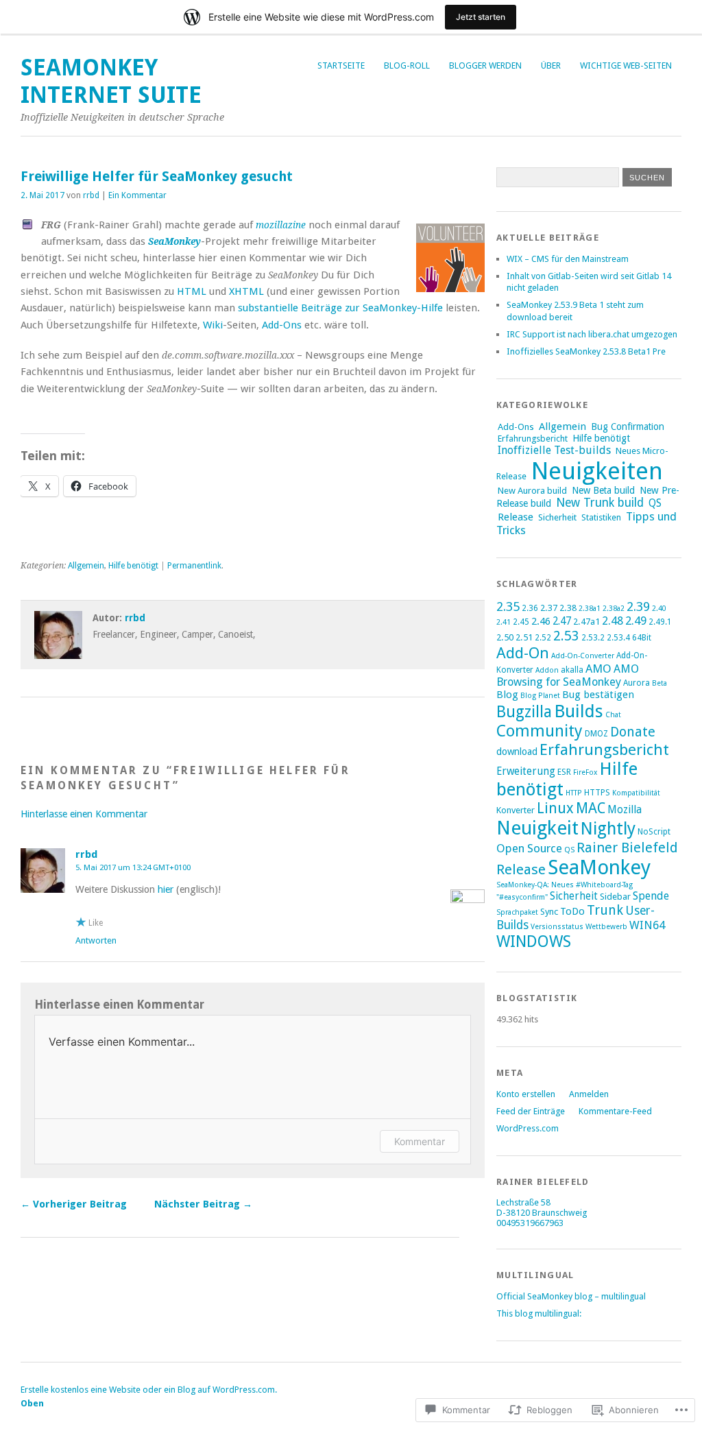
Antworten (96, 940)
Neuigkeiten (597, 471)
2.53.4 (618, 638)
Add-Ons (282, 325)
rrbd (91, 195)
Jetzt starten (480, 17)
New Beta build (603, 490)
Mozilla (624, 810)
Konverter (515, 810)
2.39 (638, 606)
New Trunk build (600, 502)
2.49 (635, 620)
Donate (632, 732)
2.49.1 (660, 622)
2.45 (521, 622)
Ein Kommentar (137, 195)
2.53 (566, 635)
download (516, 751)
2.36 (530, 608)
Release (515, 517)
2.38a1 (590, 608)
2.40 (659, 608)
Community (539, 731)
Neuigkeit (537, 828)
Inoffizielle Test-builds (554, 450)
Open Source (529, 848)
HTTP (574, 793)
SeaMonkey (599, 867)
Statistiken (601, 517)
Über (551, 65)
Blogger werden (485, 65)
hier (165, 889)
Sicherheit (557, 517)
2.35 (508, 606)
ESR (564, 772)
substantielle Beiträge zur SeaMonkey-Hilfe (339, 308)
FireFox (585, 772)
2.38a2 (614, 608)
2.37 (548, 608)
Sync (549, 911)
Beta (659, 683)
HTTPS (597, 792)
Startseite (341, 65)
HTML (191, 291)
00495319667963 (530, 1223)
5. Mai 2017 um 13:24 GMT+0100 (133, 867)
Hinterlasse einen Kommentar (84, 813)
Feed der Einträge (530, 1111)
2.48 (612, 620)
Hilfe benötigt (133, 566)
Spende (651, 895)
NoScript (654, 832)
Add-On (522, 653)
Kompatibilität (636, 793)
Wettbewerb (606, 926)
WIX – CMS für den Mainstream (568, 259)
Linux (555, 808)
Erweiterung (525, 771)
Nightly (608, 829)
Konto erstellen (525, 1094)
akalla (572, 670)
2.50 (504, 637)
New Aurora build (532, 490)
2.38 (568, 608)
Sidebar (615, 896)
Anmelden (589, 1094)
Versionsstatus (557, 926)
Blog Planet (540, 695)
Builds (578, 711)
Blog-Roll (407, 65)
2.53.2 (593, 638)
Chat (613, 714)
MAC (590, 808)
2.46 (540, 621)
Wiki (213, 325)
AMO (598, 668)
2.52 (543, 638)
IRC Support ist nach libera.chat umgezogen (592, 334)
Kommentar (419, 1141)
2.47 (562, 621)
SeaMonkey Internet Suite (111, 81)
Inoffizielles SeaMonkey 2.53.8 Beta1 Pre (586, 351)
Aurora (636, 683)
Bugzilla (524, 712)
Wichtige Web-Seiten (626, 65)
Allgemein (86, 566)
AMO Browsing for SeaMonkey (567, 675)
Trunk (605, 910)
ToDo (572, 911)
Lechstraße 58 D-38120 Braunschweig (541, 1207)
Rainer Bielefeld (627, 847)
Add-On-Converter (582, 655)
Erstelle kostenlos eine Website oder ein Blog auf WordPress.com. (149, 1389)
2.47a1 (586, 621)
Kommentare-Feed (615, 1111)
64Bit (641, 638)
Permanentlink (194, 566)
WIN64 (647, 925)
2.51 (524, 637)
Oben (32, 1403)
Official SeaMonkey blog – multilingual (571, 1296)
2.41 (503, 622)
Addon (547, 670)
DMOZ (596, 733)
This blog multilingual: (538, 1313)
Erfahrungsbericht (533, 438)
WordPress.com (527, 1128)
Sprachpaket (517, 912)
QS (655, 503)
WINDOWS (533, 941)
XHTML (246, 291)
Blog (507, 694)
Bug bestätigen (598, 694)
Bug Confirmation (627, 426)
